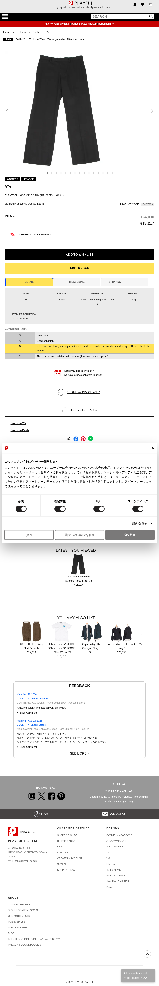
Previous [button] (7, 110)
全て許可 (130, 535)
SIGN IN (61, 864)
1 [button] (47, 173)
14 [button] (107, 173)
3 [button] (56, 173)
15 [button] (112, 173)
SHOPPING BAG (66, 870)
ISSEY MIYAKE (114, 870)
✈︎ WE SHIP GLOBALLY (119, 790)
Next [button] (151, 110)
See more (18, 423)
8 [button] (79, 173)
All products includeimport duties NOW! (135, 975)
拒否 (29, 535)
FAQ (59, 846)
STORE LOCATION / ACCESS (23, 910)
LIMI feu (110, 864)
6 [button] (70, 173)
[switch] (60, 509)
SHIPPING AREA (66, 841)
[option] (79, 109)
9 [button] (84, 173)
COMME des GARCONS (119, 835)
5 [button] (65, 173)
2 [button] (51, 173)
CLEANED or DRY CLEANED (83, 392)
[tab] (29, 282)
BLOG (11, 933)
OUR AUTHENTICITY (19, 916)
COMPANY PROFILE (19, 904)
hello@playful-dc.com (26, 861)
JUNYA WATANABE (116, 841)
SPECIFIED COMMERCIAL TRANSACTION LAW (34, 939)
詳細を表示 (139, 523)
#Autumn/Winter (38, 39)
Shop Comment (28, 712)
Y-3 (108, 858)
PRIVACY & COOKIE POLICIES (24, 945)
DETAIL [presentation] (29, 281)
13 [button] (103, 173)
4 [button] (61, 173)
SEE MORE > (79, 753)
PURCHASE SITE (17, 927)
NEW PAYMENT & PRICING (57, 24)
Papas (109, 887)
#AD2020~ (22, 39)
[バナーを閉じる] (153, 448)
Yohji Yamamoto (115, 846)
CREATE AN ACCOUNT (69, 858)
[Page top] (147, 954)
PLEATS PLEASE (115, 875)
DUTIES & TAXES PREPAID (84, 24)
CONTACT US (117, 813)
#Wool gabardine (56, 39)
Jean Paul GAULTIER (117, 881)
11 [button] (93, 173)
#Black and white (76, 39)
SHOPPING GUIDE (67, 835)
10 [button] (89, 173)
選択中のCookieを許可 (79, 535)
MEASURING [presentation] (77, 281)
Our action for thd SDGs (83, 410)
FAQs (44, 813)
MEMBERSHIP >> (106, 24)
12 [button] (98, 173)
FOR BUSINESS (16, 921)
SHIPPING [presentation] (115, 281)
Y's (108, 852)
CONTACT (62, 852)
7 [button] (75, 173)
